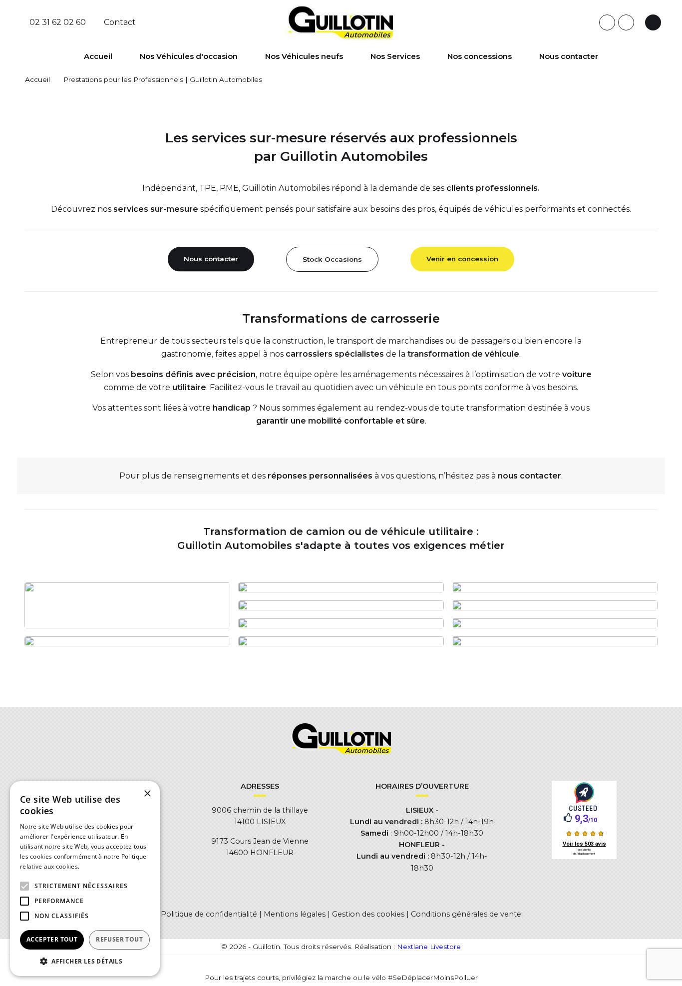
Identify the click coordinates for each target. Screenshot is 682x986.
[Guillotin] (341, 22)
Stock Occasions (332, 259)
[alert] (85, 878)
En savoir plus (101, 866)
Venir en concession (462, 259)
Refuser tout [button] (119, 939)
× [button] (147, 794)
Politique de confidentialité (209, 914)
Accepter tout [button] (51, 939)
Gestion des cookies (368, 914)
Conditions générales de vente (466, 914)
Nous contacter (211, 259)
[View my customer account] (653, 22)
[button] (24, 886)
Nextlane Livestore (428, 947)
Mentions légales (295, 914)
